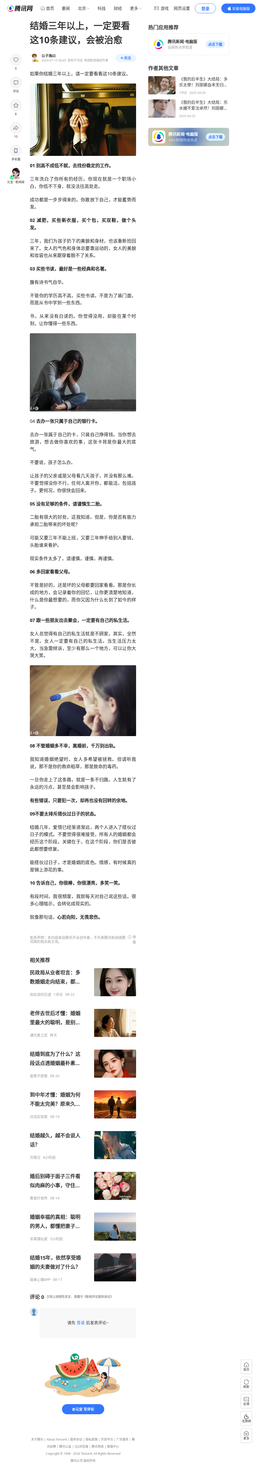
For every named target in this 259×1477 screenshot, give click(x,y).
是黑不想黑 (39, 1076)
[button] (215, 44)
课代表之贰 (39, 1035)
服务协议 (76, 1439)
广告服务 (122, 1439)
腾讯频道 (98, 1446)
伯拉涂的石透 (40, 994)
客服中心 (113, 1446)
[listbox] (83, 1119)
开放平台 (107, 1439)
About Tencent (57, 1439)
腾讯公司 (77, 1461)
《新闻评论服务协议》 (98, 1297)
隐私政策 (91, 1439)
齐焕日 (35, 1157)
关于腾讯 (37, 1439)
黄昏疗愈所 (39, 1198)
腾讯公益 (65, 1446)
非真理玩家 (39, 1239)
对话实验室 (39, 1116)
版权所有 (89, 1461)
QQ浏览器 (81, 1446)
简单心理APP (40, 1279)
